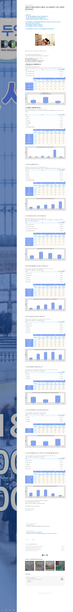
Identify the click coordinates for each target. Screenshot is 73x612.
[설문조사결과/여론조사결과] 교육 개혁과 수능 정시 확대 (33, 548)
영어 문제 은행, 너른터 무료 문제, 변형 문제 (34, 532)
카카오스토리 (45, 555)
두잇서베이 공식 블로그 (8, 12)
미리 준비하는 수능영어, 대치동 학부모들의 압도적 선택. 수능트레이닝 (37, 526)
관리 (14, 610)
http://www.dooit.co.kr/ (36, 58)
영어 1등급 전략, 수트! (30, 525)
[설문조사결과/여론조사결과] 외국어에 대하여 (31, 550)
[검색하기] (14, 2)
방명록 (6, 610)
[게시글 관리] (30, 540)
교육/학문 (30, 544)
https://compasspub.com (30, 523)
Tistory (50, 593)
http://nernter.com (29, 530)
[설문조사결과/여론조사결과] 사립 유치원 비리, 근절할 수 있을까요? (34, 546)
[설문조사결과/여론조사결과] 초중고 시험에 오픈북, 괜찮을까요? (33, 549)
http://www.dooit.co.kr (28, 510)
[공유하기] (28, 540)
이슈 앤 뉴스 (27, 544)
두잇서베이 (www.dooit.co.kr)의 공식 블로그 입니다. (34, 579)
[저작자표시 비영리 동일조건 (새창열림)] (36, 539)
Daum (45, 593)
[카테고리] (2, 2)
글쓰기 (2, 610)
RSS (10, 610)
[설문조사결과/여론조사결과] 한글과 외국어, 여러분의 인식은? (33, 547)
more (64, 559)
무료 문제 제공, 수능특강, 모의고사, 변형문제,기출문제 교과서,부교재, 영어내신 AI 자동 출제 (41, 533)
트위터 (47, 555)
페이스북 (43, 555)
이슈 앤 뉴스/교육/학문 (29, 5)
